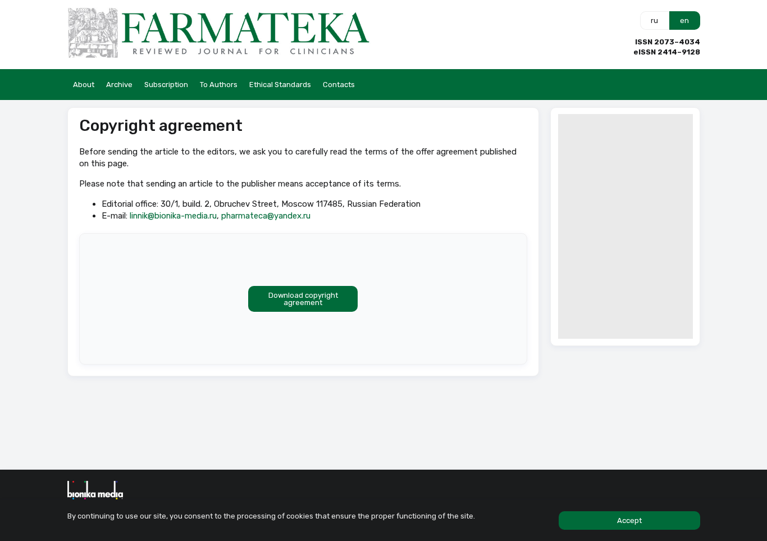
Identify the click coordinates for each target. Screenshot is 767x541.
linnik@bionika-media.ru (173, 216)
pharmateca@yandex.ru (266, 216)
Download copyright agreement (303, 299)
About (83, 84)
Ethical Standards (280, 84)
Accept (629, 520)
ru (654, 20)
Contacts (339, 84)
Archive (119, 84)
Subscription (166, 84)
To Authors (219, 84)
